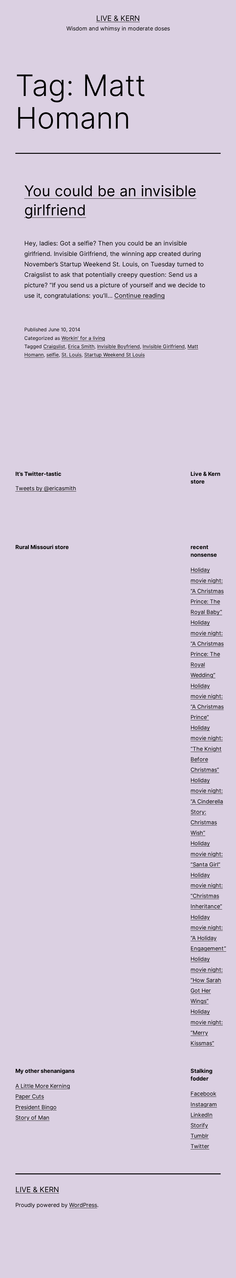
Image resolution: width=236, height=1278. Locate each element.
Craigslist (54, 346)
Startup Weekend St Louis (114, 355)
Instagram (204, 1104)
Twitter (200, 1146)
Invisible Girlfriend (164, 346)
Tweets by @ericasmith (45, 488)
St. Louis (71, 355)
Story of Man (32, 1117)
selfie (52, 355)
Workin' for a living (83, 338)
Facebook (203, 1093)
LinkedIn (202, 1115)
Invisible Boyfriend (118, 346)
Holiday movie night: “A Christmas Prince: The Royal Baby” (207, 591)
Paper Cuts (29, 1096)
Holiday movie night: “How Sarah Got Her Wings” (207, 980)
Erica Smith (81, 346)
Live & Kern (118, 18)
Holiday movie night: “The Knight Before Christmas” (207, 748)
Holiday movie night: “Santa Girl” (207, 853)
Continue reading (139, 295)
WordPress (83, 1205)
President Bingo (36, 1107)
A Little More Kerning (42, 1086)
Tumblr (200, 1136)
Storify (199, 1125)
